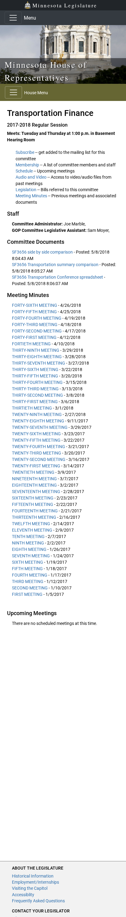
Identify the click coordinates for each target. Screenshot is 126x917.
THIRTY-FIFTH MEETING (35, 375)
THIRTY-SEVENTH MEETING (38, 363)
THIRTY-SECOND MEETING (37, 395)
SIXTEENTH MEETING (33, 498)
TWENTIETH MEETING (33, 472)
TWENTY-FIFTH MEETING (36, 440)
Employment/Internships (35, 882)
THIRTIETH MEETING (32, 408)
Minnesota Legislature (64, 5)
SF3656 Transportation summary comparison (55, 264)
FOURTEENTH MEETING (35, 510)
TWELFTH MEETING (31, 523)
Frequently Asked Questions (38, 900)
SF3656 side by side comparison (43, 252)
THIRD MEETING (27, 581)
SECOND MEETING (30, 587)
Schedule (24, 171)
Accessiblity (23, 894)
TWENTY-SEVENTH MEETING (40, 427)
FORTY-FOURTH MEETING (36, 318)
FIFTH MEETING (27, 568)
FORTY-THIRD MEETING (34, 324)
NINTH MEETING (28, 542)
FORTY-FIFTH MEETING (34, 311)
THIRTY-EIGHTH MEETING (37, 356)
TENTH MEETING (28, 536)
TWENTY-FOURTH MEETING (38, 446)
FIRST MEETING (27, 594)
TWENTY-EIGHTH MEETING (38, 420)
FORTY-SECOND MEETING (37, 331)
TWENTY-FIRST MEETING (36, 465)
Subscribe (25, 152)
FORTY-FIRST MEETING (34, 337)
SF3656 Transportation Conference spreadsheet (58, 277)
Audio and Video (31, 177)
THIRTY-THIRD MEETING (35, 388)
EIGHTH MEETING (29, 549)
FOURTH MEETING (29, 575)
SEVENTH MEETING (31, 555)
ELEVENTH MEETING (32, 530)
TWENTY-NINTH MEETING (37, 414)
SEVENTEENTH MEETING (36, 491)
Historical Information (33, 876)
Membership (27, 164)
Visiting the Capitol (29, 888)
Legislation (26, 189)
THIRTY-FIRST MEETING (35, 401)
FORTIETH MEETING (31, 343)
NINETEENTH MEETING (34, 478)
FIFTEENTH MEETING (32, 504)
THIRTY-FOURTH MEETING (37, 382)
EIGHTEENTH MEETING (34, 485)
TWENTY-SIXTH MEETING (36, 433)
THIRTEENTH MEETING (34, 517)
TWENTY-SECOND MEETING (38, 459)
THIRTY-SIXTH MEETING (35, 369)
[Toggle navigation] (13, 18)
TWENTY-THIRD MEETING (36, 453)
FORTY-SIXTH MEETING (34, 305)
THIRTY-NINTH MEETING (35, 350)
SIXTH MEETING (27, 562)
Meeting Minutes (31, 195)
